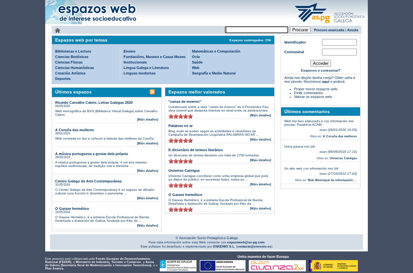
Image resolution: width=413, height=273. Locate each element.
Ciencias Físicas (69, 62)
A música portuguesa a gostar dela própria (91, 154)
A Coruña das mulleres (74, 130)
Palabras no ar (180, 126)
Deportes (63, 79)
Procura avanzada (329, 30)
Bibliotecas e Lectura (73, 51)
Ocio (196, 57)
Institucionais (135, 62)
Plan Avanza (54, 268)
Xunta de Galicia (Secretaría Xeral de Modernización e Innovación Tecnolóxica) (99, 263)
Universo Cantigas (184, 170)
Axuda (352, 30)
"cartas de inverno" (184, 101)
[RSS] (152, 92)
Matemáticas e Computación (216, 51)
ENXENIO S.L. (223, 246)
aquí (325, 81)
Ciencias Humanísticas (74, 68)
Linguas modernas (140, 73)
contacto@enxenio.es (254, 246)
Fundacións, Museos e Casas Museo (155, 57)
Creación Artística (70, 73)
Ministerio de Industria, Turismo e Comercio (108, 262)
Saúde (197, 62)
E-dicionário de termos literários (195, 150)
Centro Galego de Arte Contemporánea (88, 181)
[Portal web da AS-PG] (330, 23)
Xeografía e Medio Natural (214, 73)
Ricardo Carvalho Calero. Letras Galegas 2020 (94, 102)
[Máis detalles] (147, 119)
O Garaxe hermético (72, 208)
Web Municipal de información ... (332, 180)
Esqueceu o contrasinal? (320, 70)
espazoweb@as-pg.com (245, 242)
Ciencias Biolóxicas (71, 57)
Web (195, 68)
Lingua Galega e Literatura (146, 68)
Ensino (130, 51)
